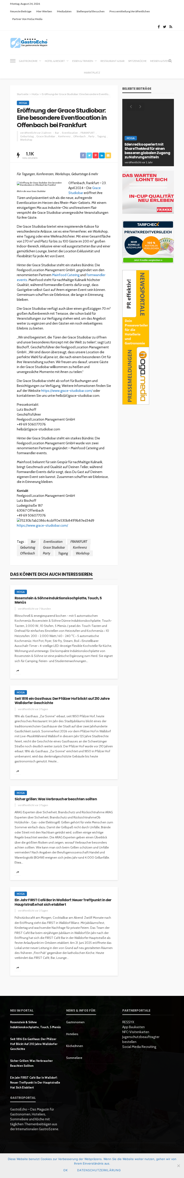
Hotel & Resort (55, 60)
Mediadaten (64, 11)
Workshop (26, 139)
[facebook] (158, 27)
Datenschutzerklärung (99, 1170)
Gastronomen (75, 1022)
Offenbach (79, 136)
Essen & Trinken (82, 60)
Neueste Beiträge (20, 11)
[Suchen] (170, 61)
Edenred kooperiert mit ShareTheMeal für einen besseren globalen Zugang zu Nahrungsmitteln (147, 150)
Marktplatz (92, 72)
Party (91, 136)
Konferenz (64, 136)
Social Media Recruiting (139, 1047)
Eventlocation (70, 132)
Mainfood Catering (65, 275)
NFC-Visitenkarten (135, 1032)
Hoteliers (72, 1034)
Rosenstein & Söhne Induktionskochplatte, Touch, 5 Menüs (58, 600)
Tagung (101, 136)
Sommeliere (74, 1058)
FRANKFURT (88, 132)
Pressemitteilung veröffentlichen (130, 11)
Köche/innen (74, 1046)
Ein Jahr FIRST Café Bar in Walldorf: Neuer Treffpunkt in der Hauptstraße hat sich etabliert (63, 902)
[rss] (171, 27)
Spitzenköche (137, 60)
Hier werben (44, 11)
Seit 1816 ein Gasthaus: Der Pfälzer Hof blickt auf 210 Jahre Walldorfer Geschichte (62, 700)
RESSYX (128, 1022)
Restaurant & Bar (113, 60)
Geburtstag (27, 136)
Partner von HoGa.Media (27, 19)
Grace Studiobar (45, 136)
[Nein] (178, 1165)
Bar (57, 132)
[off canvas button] (12, 61)
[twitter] (164, 27)
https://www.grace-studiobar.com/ (66, 391)
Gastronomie (28, 60)
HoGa (23, 102)
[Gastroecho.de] (29, 42)
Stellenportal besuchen (91, 11)
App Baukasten (133, 1027)
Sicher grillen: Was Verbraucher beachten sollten (56, 799)
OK (65, 1170)
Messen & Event (160, 60)
